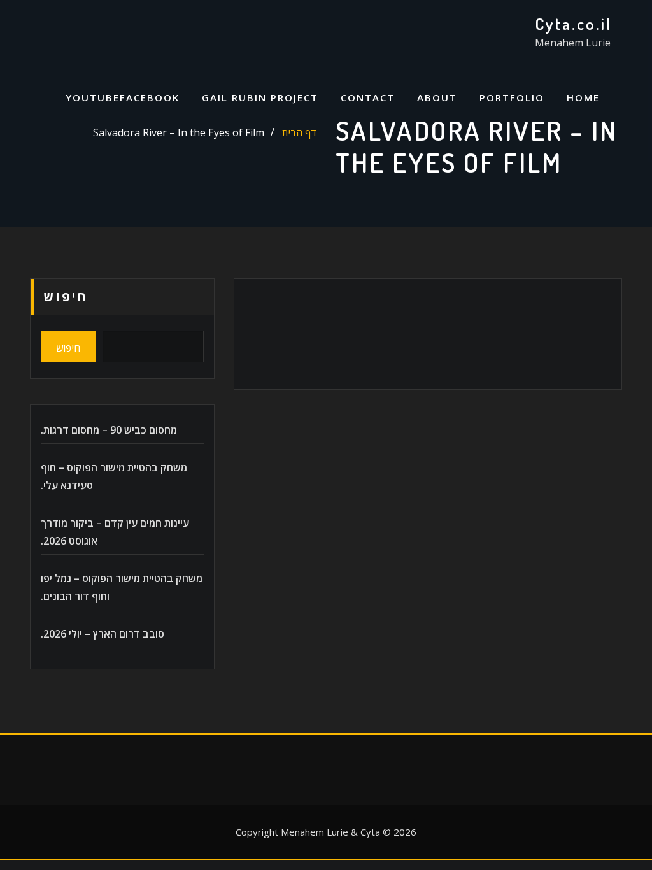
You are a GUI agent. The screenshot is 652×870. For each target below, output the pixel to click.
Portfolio (511, 97)
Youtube (93, 97)
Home (583, 97)
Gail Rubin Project (260, 97)
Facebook (150, 97)
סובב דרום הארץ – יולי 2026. (102, 634)
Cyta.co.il (573, 23)
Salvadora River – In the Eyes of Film (178, 132)
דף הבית (299, 132)
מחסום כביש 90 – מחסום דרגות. (109, 430)
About (437, 97)
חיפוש (65, 296)
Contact (368, 97)
